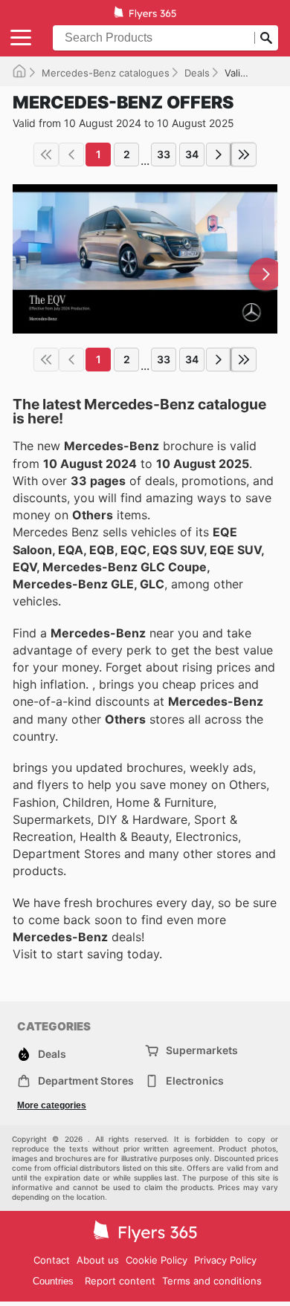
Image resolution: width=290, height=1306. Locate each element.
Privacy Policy (225, 1260)
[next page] (218, 154)
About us (98, 1260)
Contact (51, 1260)
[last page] (244, 154)
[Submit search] (266, 38)
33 (163, 154)
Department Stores (86, 1080)
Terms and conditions (212, 1281)
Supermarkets (202, 1050)
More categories (51, 1105)
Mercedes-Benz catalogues (106, 73)
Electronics (195, 1080)
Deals (197, 73)
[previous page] (71, 154)
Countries (53, 1281)
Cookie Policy (156, 1260)
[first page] (46, 154)
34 (192, 154)
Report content (120, 1281)
